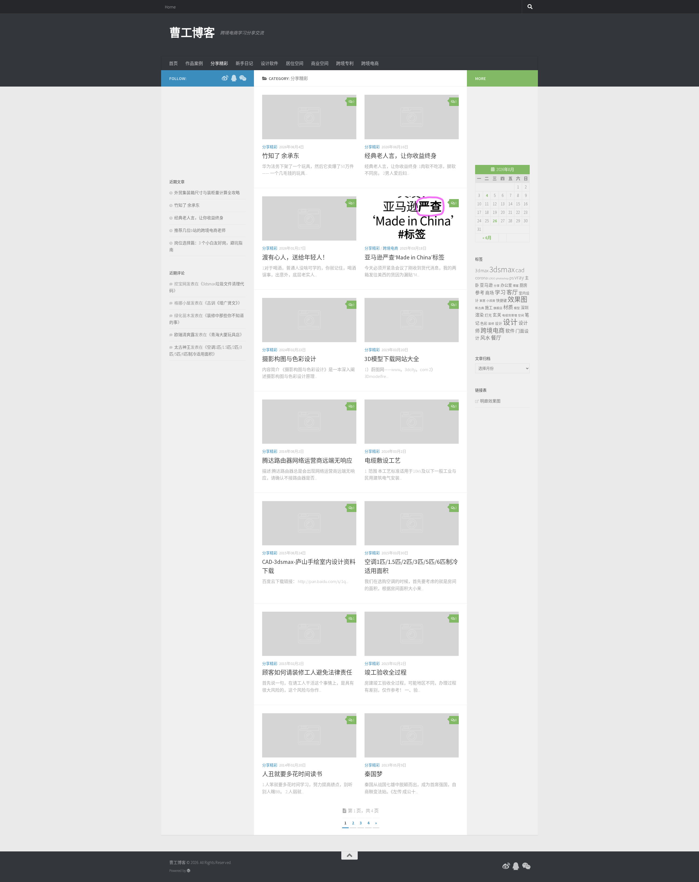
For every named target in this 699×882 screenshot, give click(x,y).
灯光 (488, 315)
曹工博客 (192, 33)
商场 (489, 292)
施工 (489, 307)
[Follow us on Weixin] (242, 78)
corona (481, 277)
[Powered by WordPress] (188, 870)
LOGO (491, 278)
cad (520, 270)
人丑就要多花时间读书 (292, 774)
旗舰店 (497, 308)
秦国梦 (374, 774)
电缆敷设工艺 (383, 460)
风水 (485, 338)
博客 (516, 286)
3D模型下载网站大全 (392, 359)
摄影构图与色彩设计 (289, 359)
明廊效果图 (490, 401)
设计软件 (269, 63)
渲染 (479, 315)
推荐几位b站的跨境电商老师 (200, 230)
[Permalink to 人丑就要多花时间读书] (309, 735)
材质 (508, 307)
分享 (497, 286)
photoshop (502, 278)
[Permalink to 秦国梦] (412, 735)
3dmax (481, 270)
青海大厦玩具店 (225, 334)
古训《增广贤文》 (222, 303)
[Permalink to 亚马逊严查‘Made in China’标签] (412, 218)
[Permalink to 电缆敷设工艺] (412, 421)
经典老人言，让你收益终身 (401, 155)
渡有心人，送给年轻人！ (295, 257)
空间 (521, 315)
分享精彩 (219, 63)
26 (495, 220)
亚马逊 (486, 285)
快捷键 (501, 300)
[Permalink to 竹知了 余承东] (309, 117)
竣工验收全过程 (386, 672)
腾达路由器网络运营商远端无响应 (307, 460)
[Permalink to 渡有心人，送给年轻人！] (309, 218)
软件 (510, 331)
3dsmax (502, 269)
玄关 (497, 315)
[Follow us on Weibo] (225, 78)
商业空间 (319, 63)
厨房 (523, 285)
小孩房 (490, 301)
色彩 (483, 323)
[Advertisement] (430, 34)
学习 (500, 292)
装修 (491, 323)
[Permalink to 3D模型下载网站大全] (412, 320)
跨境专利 (345, 63)
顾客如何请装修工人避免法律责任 (307, 672)
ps (512, 278)
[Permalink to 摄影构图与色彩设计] (309, 320)
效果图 (517, 299)
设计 (498, 323)
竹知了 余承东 (280, 155)
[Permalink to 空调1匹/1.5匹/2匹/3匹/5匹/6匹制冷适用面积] (412, 523)
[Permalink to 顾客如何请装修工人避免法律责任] (309, 634)
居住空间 (294, 63)
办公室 (506, 285)
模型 (517, 308)
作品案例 (194, 63)
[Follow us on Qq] (233, 78)
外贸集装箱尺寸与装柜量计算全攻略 (207, 192)
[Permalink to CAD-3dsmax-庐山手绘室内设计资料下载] (309, 523)
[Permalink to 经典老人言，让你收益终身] (412, 117)
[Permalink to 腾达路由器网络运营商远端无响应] (309, 421)
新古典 (479, 308)
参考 (479, 293)
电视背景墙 (509, 315)
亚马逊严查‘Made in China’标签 (405, 257)
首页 (173, 63)
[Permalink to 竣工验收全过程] (412, 634)
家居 (482, 301)
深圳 (524, 307)
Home (170, 7)
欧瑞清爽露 (184, 334)
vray (519, 277)
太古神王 (182, 347)
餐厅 (496, 338)
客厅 (512, 292)
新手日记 (244, 63)
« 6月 (486, 237)
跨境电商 (370, 63)
